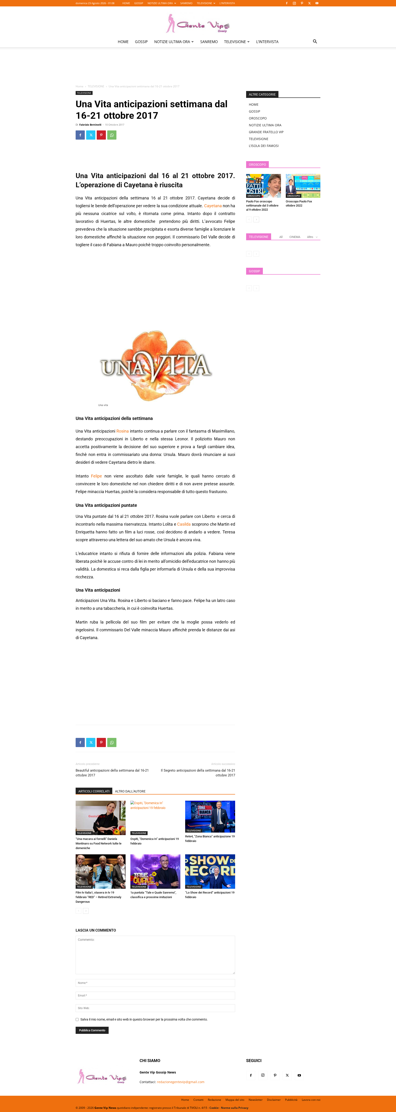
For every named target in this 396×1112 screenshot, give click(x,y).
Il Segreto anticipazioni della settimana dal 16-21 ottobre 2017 (198, 772)
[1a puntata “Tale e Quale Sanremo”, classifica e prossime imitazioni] (155, 871)
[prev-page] (78, 911)
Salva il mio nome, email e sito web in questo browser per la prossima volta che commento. (144, 1019)
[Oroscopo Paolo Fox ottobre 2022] (303, 186)
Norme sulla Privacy (234, 1108)
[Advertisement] (198, 69)
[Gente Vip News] (198, 21)
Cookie (214, 1108)
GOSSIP (138, 3)
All (281, 237)
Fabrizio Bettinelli (90, 124)
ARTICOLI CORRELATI (94, 791)
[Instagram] (294, 3)
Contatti (198, 1100)
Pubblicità (291, 1100)
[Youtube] (317, 3)
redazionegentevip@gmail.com (180, 1082)
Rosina (122, 431)
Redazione (214, 1100)
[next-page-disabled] (256, 254)
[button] (314, 42)
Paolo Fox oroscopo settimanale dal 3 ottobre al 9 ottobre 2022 (262, 205)
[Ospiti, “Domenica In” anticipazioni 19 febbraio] (155, 818)
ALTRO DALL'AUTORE (130, 791)
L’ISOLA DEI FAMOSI (264, 145)
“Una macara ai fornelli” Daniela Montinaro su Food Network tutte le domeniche (98, 843)
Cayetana (213, 205)
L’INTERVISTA (227, 3)
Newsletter (256, 1100)
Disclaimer (274, 1100)
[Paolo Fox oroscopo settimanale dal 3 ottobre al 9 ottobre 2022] (263, 186)
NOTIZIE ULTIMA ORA (160, 3)
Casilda (184, 524)
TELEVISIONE (204, 3)
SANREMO (186, 3)
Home (79, 86)
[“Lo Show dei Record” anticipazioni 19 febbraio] (210, 871)
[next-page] (86, 911)
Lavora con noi (311, 1100)
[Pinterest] (301, 3)
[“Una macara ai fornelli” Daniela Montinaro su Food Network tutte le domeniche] (101, 818)
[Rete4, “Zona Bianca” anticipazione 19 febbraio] (210, 817)
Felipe (96, 476)
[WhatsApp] (111, 135)
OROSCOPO (258, 118)
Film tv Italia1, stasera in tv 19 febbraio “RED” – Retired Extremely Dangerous (98, 897)
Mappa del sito (235, 1100)
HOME (126, 3)
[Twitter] (309, 3)
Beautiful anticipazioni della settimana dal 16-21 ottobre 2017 (112, 772)
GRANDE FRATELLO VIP (266, 132)
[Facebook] (286, 3)
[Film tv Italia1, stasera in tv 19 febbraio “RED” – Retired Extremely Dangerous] (101, 871)
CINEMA (294, 237)
